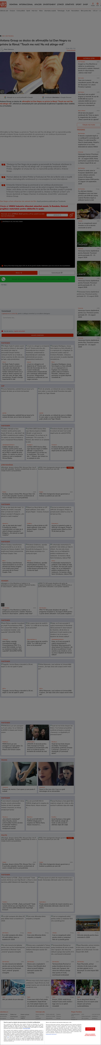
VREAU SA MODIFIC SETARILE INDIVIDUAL (90, 1034)
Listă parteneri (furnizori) (51, 1034)
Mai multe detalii (26, 1028)
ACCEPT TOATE (90, 1029)
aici (8, 1036)
